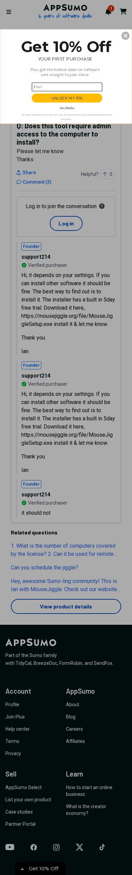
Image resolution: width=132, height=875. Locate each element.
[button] (126, 36)
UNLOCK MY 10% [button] (67, 98)
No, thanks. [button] (67, 107)
